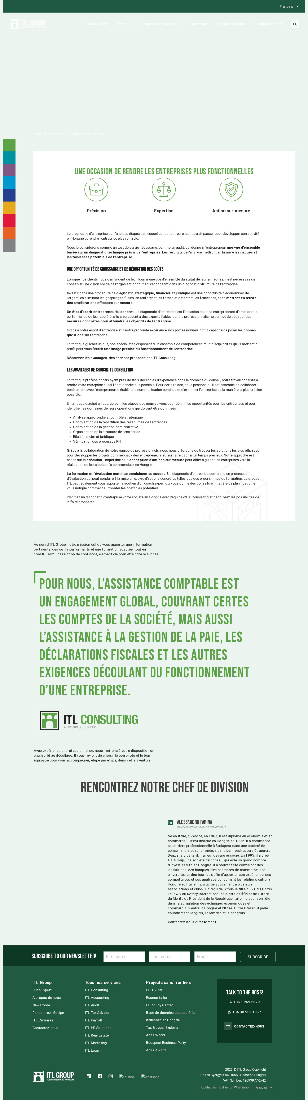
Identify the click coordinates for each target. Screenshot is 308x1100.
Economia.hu (156, 997)
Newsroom (41, 1005)
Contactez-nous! (45, 1028)
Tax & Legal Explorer (162, 1027)
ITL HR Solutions (98, 1028)
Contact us (209, 1087)
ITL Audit (92, 1005)
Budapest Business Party (166, 1043)
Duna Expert (42, 990)
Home (38, 134)
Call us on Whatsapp (234, 1087)
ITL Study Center (159, 1005)
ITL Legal (92, 1050)
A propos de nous (46, 997)
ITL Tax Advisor (97, 1013)
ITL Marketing (96, 1043)
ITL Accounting (97, 997)
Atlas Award (156, 1050)
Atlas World (155, 1035)
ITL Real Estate (97, 1035)
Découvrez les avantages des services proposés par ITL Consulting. (121, 358)
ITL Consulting (55, 134)
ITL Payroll (93, 1020)
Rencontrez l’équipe (48, 1013)
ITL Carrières (42, 1020)
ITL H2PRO (154, 990)
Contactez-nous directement (192, 922)
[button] (295, 24)
